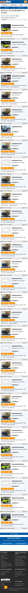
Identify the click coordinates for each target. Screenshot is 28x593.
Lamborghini (12, 15)
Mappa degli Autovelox (20, 563)
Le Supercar (3, 567)
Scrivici (2, 586)
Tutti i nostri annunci (5, 571)
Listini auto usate (7, 543)
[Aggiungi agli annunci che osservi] (18, 30)
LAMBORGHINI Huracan (18, 25)
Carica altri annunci (14, 533)
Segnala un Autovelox (19, 565)
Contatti (2, 583)
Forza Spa (9, 72)
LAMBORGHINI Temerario (18, 76)
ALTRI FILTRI (21, 7)
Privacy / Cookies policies (6, 581)
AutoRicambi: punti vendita (20, 557)
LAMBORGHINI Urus (17, 59)
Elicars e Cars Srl (10, 38)
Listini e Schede (4, 555)
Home (2, 15)
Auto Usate (6, 15)
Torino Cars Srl (10, 140)
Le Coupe (3, 561)
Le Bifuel (2, 556)
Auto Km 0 (3, 574)
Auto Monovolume (4, 558)
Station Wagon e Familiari (6, 564)
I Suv (2, 559)
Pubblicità (3, 584)
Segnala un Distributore (20, 562)
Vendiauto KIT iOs (18, 585)
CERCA (7, 7)
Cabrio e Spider (4, 562)
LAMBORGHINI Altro (17, 160)
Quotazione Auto (18, 573)
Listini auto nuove (20, 543)
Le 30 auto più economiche (6, 565)
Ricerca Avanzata (18, 571)
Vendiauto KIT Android (19, 583)
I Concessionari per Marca (20, 556)
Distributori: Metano (19, 560)
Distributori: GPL (18, 559)
